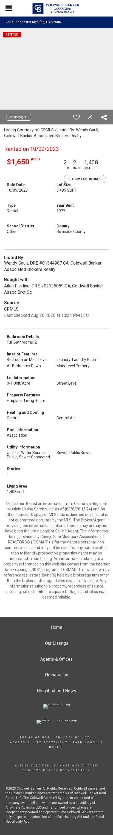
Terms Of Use (35, 737)
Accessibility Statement (39, 742)
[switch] (76, 117)
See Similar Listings (84, 179)
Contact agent (18, 117)
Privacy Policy (72, 737)
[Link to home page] (57, 8)
